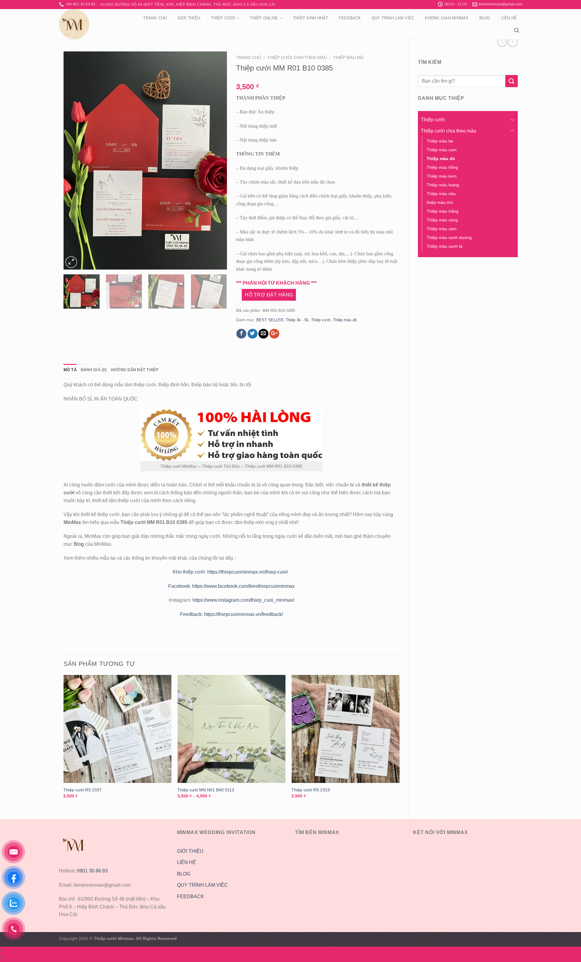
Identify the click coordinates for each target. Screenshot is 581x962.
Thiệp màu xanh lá (444, 246)
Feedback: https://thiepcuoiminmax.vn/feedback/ (231, 614)
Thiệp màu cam (442, 149)
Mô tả (70, 370)
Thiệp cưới (223, 18)
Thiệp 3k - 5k (297, 320)
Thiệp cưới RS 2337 (82, 789)
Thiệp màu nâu (441, 193)
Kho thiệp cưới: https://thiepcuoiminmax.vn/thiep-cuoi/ (231, 571)
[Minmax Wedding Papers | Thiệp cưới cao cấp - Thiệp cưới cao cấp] (93, 24)
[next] (216, 160)
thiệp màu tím (440, 202)
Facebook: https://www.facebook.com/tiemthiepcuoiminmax (231, 586)
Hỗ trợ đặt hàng (269, 294)
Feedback (350, 18)
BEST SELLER (269, 320)
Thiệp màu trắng (442, 211)
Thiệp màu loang (443, 184)
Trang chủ (155, 18)
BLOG (183, 873)
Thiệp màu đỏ (348, 57)
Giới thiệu (189, 18)
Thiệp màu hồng (442, 167)
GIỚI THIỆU (190, 851)
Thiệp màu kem (442, 176)
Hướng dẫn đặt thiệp (135, 370)
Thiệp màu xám (442, 228)
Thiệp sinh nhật (310, 18)
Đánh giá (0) (94, 370)
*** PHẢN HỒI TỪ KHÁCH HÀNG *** (276, 283)
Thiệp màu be (440, 141)
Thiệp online (264, 18)
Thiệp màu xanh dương (449, 237)
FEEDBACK (190, 896)
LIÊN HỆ (186, 862)
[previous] (74, 160)
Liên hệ (509, 18)
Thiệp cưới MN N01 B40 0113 (205, 789)
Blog (485, 18)
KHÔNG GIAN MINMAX (446, 18)
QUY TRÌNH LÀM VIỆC (393, 18)
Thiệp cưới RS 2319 (310, 789)
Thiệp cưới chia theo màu (297, 57)
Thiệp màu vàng (442, 220)
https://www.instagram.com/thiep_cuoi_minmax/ (243, 600)
